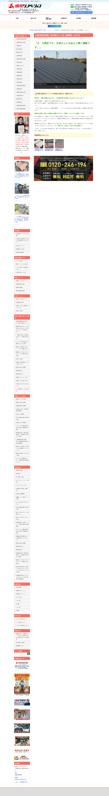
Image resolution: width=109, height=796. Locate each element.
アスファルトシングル (21, 485)
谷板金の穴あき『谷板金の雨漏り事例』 (22, 410)
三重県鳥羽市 (19, 88)
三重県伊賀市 (19, 69)
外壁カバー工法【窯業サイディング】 (22, 306)
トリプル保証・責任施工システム (22, 268)
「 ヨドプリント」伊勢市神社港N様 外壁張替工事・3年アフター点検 (22, 197)
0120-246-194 (18, 774)
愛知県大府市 (19, 52)
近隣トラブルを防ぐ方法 (22, 380)
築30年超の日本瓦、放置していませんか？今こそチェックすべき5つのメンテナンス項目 (22, 569)
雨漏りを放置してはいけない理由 (22, 454)
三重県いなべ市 (19, 65)
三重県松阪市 (19, 55)
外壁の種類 (18, 587)
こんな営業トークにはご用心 (22, 389)
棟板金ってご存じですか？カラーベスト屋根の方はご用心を (22, 353)
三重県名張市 (19, 79)
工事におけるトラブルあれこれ (22, 384)
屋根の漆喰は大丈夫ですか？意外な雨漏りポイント (22, 322)
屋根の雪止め (19, 370)
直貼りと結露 (19, 310)
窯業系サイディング (21, 590)
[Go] (28, 653)
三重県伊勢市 (19, 82)
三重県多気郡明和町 (21, 85)
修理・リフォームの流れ (22, 264)
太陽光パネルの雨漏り (21, 422)
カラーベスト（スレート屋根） (22, 481)
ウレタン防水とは (20, 618)
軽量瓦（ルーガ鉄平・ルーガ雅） (22, 498)
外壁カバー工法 (19, 299)
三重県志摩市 (19, 62)
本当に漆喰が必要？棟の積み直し (22, 418)
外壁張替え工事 (19, 302)
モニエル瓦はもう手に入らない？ (22, 503)
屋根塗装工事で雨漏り (21, 405)
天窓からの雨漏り (20, 414)
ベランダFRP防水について (22, 625)
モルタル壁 (18, 597)
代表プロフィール (20, 245)
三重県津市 (18, 45)
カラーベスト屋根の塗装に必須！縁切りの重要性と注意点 (22, 427)
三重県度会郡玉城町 (21, 59)
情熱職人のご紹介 (20, 249)
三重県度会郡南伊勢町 (21, 39)
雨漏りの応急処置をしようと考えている (22, 363)
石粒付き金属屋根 (20, 493)
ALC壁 (17, 603)
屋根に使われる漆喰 (21, 367)
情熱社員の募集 (19, 252)
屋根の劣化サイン (20, 374)
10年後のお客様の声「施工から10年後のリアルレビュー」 (22, 240)
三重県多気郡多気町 (21, 105)
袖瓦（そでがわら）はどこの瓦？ (22, 518)
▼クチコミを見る (54, 26)
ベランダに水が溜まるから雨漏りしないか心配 (22, 342)
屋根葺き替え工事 (20, 284)
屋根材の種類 (19, 470)
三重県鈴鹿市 (19, 75)
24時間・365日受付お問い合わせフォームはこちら (81, 12)
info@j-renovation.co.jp (20, 779)
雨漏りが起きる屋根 (21, 402)
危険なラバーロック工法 (22, 377)
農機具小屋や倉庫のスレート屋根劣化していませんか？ (22, 538)
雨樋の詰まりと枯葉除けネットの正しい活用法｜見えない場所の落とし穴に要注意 (22, 636)
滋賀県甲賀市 (19, 99)
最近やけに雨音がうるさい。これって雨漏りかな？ (22, 347)
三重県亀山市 (19, 102)
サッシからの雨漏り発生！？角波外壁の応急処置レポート (22, 460)
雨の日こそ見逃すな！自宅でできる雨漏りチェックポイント (22, 448)
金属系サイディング (21, 593)
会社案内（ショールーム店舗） (22, 234)
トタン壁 (18, 607)
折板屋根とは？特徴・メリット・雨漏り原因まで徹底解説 (22, 524)
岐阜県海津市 (19, 49)
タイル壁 (18, 600)
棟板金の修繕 (19, 287)
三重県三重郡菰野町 (21, 108)
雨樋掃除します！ (20, 645)
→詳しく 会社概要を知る (21, 782)
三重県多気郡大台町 (21, 92)
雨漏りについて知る (21, 399)
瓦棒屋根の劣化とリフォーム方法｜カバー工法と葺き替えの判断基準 (22, 577)
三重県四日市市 (19, 95)
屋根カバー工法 (19, 280)
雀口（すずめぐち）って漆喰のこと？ (22, 513)
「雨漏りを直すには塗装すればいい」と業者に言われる (22, 336)
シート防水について (21, 622)
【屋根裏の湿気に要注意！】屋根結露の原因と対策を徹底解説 (22, 441)
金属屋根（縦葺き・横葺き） (22, 489)
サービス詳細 (19, 260)
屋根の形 (18, 473)
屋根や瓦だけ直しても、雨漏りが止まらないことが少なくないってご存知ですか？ (22, 329)
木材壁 (17, 610)
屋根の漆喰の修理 (20, 290)
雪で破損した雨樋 (20, 642)
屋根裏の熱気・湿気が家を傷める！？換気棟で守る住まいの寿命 (22, 434)
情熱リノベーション (50, 37)
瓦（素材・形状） (20, 477)
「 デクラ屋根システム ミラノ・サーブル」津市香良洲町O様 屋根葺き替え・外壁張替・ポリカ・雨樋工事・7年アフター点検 (22, 219)
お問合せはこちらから (21, 272)
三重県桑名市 (19, 72)
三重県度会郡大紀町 (21, 42)
